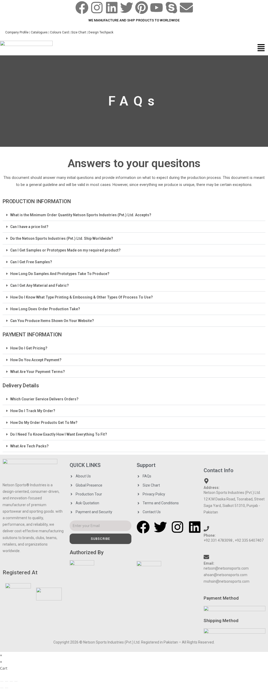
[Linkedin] (111, 7)
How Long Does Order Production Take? (45, 309)
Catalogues (39, 32)
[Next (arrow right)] (6, 687)
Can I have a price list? (29, 227)
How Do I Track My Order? (32, 411)
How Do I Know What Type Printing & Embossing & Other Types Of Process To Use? (81, 297)
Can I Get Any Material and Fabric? (39, 285)
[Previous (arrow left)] (2, 687)
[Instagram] (96, 7)
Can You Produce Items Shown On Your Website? (52, 321)
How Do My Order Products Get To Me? (43, 422)
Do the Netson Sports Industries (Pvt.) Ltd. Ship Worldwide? (61, 238)
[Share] (11, 681)
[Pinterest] (141, 7)
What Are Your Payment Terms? (37, 372)
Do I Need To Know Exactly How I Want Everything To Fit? (58, 434)
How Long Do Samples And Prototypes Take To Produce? (59, 274)
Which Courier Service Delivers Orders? (44, 399)
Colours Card (59, 32)
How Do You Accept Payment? (36, 360)
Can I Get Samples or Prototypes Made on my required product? (65, 250)
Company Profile (17, 32)
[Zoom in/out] (2, 681)
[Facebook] (81, 7)
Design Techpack (102, 32)
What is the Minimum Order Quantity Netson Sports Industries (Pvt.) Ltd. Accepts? (80, 215)
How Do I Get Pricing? (28, 348)
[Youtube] (156, 7)
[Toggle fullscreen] (6, 681)
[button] (261, 48)
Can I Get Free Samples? (31, 262)
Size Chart (78, 32)
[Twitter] (126, 7)
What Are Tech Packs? (29, 446)
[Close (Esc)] (16, 681)
